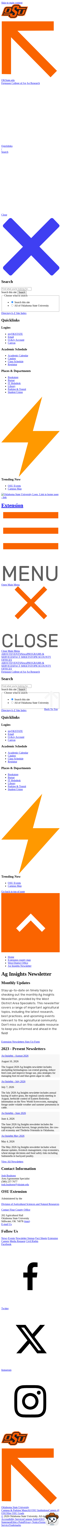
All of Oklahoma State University (31, 305)
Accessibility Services (12, 1519)
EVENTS (16, 654)
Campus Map (15, 488)
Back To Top (51, 709)
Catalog (12, 358)
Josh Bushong (8, 1175)
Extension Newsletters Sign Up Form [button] (20, 1041)
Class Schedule (15, 361)
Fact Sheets (41, 1238)
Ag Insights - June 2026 (13, 1113)
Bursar (11, 380)
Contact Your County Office (15, 1209)
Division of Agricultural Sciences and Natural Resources (30, 1204)
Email (11, 337)
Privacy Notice (31, 1522)
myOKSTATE (15, 334)
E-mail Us (6, 1224)
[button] (30, 149)
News (24, 654)
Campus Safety (31, 1519)
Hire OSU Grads (15, 1513)
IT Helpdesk (14, 383)
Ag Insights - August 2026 (14, 1055)
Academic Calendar (18, 355)
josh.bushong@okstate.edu (15, 1184)
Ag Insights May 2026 (12, 1135)
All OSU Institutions (37, 1510)
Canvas (11, 342)
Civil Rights (32, 1241)
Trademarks (15, 1525)
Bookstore (13, 377)
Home (11, 957)
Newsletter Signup (25, 1238)
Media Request (17, 1241)
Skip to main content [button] (11, 2)
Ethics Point (17, 1522)
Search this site (9, 292)
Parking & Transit (17, 389)
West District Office (18, 963)
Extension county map (19, 960)
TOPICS (35, 657)
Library (11, 386)
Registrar (12, 364)
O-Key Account (16, 339)
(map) (27, 1221)
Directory (6, 313)
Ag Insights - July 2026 (13, 1081)
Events (11, 1238)
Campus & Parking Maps (14, 1510)
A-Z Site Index (19, 313)
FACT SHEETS (22, 657)
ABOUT (6, 654)
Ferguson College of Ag (13, 83)
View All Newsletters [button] (12, 1161)
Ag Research (33, 83)
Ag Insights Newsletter (19, 965)
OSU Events (14, 485)
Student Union (15, 392)
